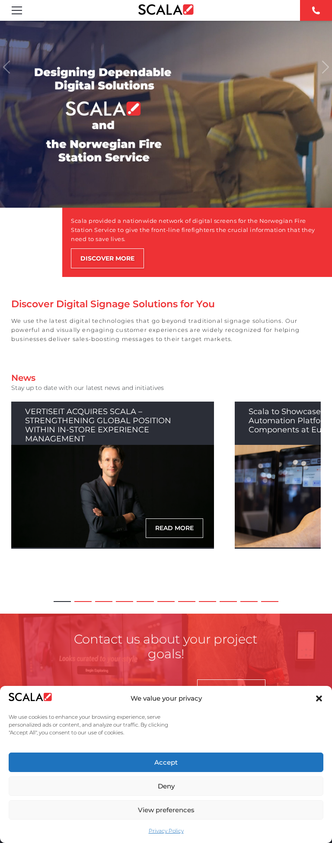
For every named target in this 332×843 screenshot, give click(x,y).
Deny (166, 786)
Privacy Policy (166, 830)
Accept (166, 762)
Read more (174, 528)
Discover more (107, 258)
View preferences (166, 810)
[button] (319, 698)
